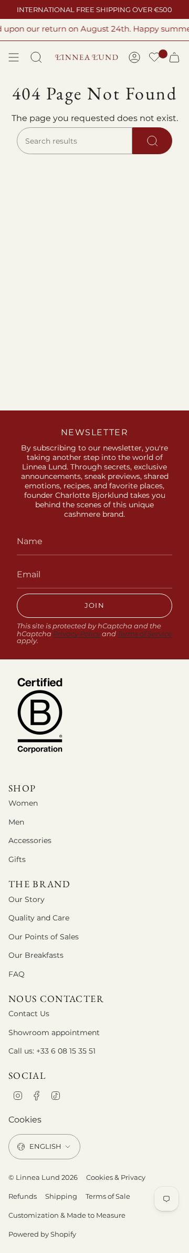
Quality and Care (38, 918)
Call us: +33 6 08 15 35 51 (52, 1051)
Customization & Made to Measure (66, 1215)
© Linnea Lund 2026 (43, 1177)
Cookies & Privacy (115, 1177)
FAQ (16, 974)
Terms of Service (145, 634)
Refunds (22, 1196)
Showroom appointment (54, 1032)
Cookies (24, 1120)
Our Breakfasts (36, 955)
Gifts (17, 859)
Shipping (61, 1196)
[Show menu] (13, 57)
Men (16, 822)
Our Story (26, 899)
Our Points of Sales (43, 936)
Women (23, 803)
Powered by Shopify (42, 1234)
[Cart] (174, 57)
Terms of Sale (108, 1196)
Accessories (29, 840)
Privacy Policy (76, 634)
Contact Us (28, 1013)
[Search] (152, 141)
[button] (154, 58)
